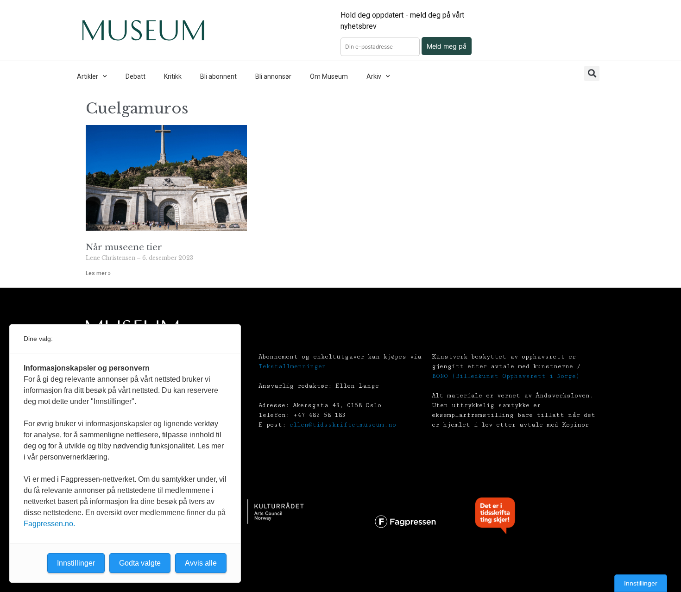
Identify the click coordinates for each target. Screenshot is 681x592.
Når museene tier (124, 247)
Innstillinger (640, 583)
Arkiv (373, 76)
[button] (591, 73)
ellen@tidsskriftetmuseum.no (343, 424)
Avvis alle (201, 563)
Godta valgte (140, 563)
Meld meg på (447, 46)
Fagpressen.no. (49, 524)
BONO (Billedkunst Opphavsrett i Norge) (506, 376)
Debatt (135, 76)
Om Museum (329, 76)
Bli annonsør (273, 76)
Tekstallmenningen (292, 366)
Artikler (87, 76)
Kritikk (173, 76)
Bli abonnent (218, 76)
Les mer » (98, 273)
